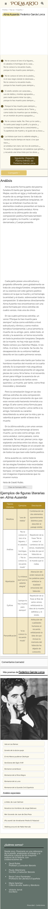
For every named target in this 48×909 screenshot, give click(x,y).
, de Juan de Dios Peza (17, 814)
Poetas (5, 10)
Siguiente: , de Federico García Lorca (24, 160)
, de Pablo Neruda (17, 827)
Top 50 (12, 10)
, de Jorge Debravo (20, 808)
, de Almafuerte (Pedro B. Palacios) (21, 821)
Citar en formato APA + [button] (17, 487)
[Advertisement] (24, 35)
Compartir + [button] (14, 173)
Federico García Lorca (32, 672)
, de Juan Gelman (13, 802)
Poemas (20, 899)
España (19, 10)
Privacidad (30, 905)
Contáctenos (40, 905)
